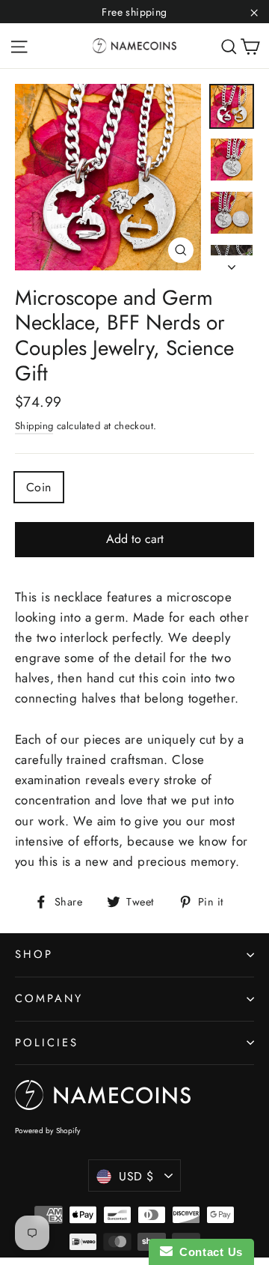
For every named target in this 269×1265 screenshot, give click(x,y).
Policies (46, 1042)
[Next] (231, 262)
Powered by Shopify (48, 1130)
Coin (39, 487)
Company (49, 998)
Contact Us (208, 1252)
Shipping (34, 426)
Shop (34, 954)
